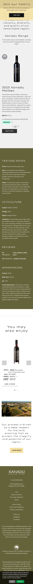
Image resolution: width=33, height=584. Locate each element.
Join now (16, 15)
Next (28, 363)
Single (9, 115)
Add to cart (9, 131)
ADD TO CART (10, 374)
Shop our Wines (16, 494)
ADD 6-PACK (10, 384)
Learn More (16, 450)
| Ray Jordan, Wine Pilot (20, 254)
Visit (16, 492)
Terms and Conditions (16, 507)
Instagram (16, 517)
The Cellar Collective (16, 497)
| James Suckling (19, 259)
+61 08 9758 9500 (16, 480)
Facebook (16, 519)
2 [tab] (18, 391)
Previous (4, 363)
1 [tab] (15, 391)
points (6, 255)
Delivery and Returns (16, 509)
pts (4, 57)
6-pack (5, 380)
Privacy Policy (16, 504)
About (16, 500)
